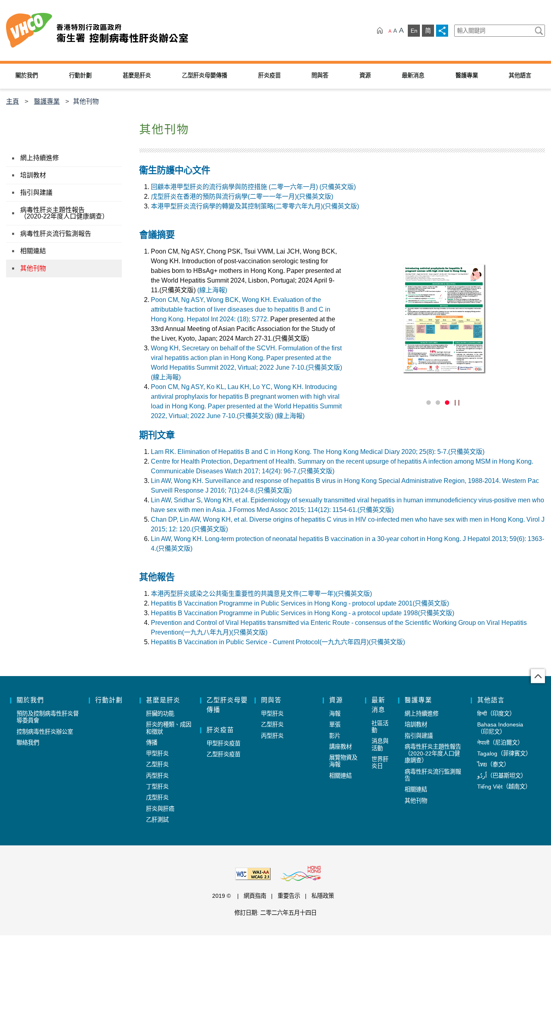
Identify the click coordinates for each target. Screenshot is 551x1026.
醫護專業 (47, 101)
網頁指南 (255, 896)
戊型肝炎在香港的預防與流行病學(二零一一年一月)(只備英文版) (242, 196)
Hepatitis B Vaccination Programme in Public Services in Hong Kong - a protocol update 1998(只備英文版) (302, 613)
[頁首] (538, 676)
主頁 (12, 101)
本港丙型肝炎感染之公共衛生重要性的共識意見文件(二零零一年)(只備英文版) (261, 593)
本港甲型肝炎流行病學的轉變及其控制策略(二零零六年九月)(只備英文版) (255, 206)
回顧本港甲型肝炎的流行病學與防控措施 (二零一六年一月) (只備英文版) (253, 186)
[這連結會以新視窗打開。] (443, 318)
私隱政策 (322, 896)
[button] (416, 402)
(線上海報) (212, 290)
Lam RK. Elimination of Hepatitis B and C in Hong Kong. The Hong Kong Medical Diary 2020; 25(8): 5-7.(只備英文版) (317, 451)
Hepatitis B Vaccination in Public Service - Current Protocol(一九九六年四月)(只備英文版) (278, 642)
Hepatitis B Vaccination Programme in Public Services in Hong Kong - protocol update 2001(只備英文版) (300, 603)
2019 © (222, 896)
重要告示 (289, 896)
